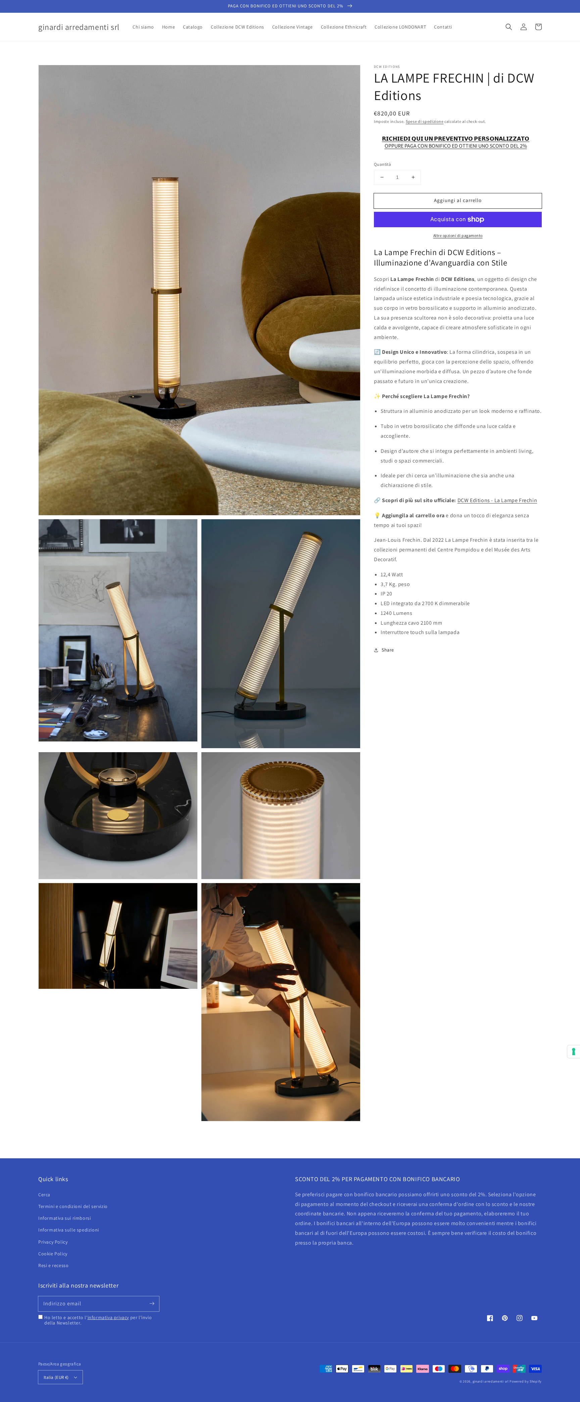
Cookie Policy (52, 1254)
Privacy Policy (52, 1242)
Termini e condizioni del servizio (73, 1206)
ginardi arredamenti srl (491, 1381)
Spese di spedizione (424, 121)
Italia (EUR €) (56, 1377)
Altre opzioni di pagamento (458, 235)
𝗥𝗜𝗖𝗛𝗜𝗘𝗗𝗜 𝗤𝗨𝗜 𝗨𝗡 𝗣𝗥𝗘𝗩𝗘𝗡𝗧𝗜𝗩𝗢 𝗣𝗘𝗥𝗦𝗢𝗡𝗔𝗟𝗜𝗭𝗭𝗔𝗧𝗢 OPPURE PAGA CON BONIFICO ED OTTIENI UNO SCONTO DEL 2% (455, 142)
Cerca (44, 1195)
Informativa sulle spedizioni (68, 1230)
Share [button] (388, 650)
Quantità (382, 164)
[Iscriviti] (151, 1303)
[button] (508, 26)
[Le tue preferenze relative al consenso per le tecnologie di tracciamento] (573, 1051)
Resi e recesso (53, 1265)
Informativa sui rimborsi (64, 1218)
